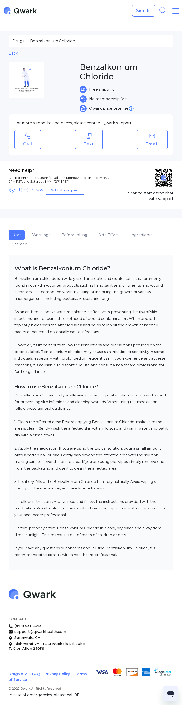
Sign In (143, 10)
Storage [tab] (19, 244)
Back (13, 53)
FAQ (36, 674)
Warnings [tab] (41, 235)
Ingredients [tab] (141, 235)
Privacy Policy (57, 674)
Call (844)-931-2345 (28, 190)
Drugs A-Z (18, 674)
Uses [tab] (16, 235)
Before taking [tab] (74, 235)
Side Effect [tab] (109, 235)
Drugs (18, 41)
